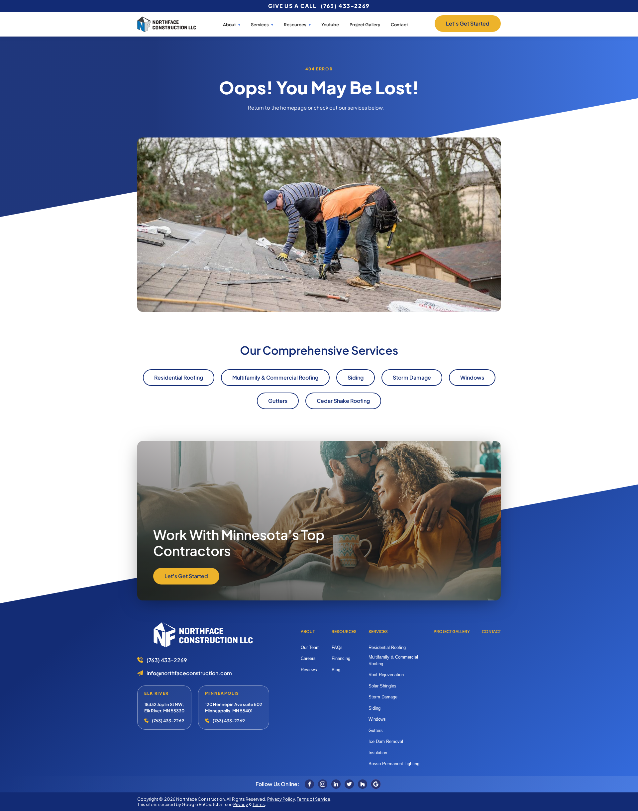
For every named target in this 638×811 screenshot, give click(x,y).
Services (260, 25)
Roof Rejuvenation (386, 674)
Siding (374, 708)
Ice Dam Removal (386, 741)
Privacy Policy (281, 799)
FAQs (337, 647)
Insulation (378, 752)
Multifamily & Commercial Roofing (393, 660)
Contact (399, 24)
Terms (259, 804)
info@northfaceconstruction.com (189, 673)
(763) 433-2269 (345, 5)
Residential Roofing (387, 647)
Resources (344, 631)
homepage (293, 107)
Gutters (376, 730)
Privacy (240, 804)
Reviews (309, 669)
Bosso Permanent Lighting (394, 763)
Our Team (310, 647)
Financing (341, 658)
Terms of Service (313, 799)
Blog (336, 669)
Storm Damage (383, 696)
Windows (377, 719)
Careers (308, 658)
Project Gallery (365, 24)
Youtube (330, 24)
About (229, 25)
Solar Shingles (382, 685)
